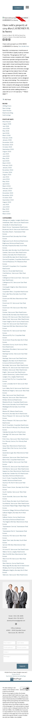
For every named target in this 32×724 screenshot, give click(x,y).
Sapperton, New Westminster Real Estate (16, 471)
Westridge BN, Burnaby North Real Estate (16, 566)
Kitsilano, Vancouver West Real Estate (15, 370)
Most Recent (7, 122)
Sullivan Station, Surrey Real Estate (14, 517)
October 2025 (7, 147)
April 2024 (6, 184)
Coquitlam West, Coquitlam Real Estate (15, 292)
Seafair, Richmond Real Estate (12, 480)
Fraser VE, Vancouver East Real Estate (15, 324)
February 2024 (7, 188)
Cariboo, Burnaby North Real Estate (14, 255)
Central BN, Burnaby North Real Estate (15, 257)
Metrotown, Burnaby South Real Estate (15, 404)
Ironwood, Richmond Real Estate (13, 363)
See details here (24, 46)
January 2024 (7, 191)
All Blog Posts (7, 106)
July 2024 (6, 177)
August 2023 (7, 202)
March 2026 (6, 135)
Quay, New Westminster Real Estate (14, 446)
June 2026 (6, 128)
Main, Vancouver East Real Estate (13, 395)
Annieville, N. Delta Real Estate (12, 225)
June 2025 (6, 156)
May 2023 (6, 209)
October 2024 (7, 172)
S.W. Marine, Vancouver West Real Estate (16, 469)
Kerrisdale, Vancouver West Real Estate (15, 365)
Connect (18, 8)
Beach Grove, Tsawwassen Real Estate (15, 227)
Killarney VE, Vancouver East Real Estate (16, 368)
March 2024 (7, 186)
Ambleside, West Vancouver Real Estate (15, 222)
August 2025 (7, 151)
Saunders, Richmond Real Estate (13, 476)
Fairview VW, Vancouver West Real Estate (16, 317)
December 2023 (8, 193)
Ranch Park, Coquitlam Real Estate (14, 460)
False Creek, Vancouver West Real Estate (16, 319)
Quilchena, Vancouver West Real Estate (15, 457)
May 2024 (6, 181)
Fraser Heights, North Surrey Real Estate (16, 322)
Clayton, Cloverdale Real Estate (17, 37)
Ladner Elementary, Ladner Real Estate (15, 374)
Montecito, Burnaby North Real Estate (15, 414)
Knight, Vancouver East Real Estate (14, 372)
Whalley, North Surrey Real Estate (13, 568)
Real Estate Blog (8, 113)
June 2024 (6, 179)
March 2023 (6, 214)
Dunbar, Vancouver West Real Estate (14, 312)
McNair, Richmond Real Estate (12, 400)
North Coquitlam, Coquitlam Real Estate (15, 425)
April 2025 (6, 161)
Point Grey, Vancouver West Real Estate (16, 439)
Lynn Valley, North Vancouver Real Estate (16, 388)
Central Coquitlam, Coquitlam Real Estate (16, 259)
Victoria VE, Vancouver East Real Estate (16, 549)
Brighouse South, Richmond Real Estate (15, 241)
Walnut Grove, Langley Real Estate (14, 552)
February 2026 (7, 138)
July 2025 (6, 154)
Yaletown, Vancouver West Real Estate (15, 575)
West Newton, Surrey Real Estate (13, 563)
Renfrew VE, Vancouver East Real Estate (16, 467)
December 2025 (8, 142)
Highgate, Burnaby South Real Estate (14, 361)
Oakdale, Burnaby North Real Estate (14, 432)
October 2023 (7, 198)
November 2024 (8, 170)
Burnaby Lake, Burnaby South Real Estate (16, 250)
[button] (18, 8)
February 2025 (7, 165)
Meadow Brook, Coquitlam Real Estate (15, 402)
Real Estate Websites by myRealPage (16, 676)
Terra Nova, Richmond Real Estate (13, 520)
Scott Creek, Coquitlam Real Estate (14, 478)
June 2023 (6, 207)
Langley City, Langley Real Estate (13, 377)
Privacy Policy (15, 674)
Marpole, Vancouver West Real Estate (15, 397)
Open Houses (7, 110)
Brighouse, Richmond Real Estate (13, 243)
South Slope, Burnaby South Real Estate (15, 501)
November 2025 (8, 145)
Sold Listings (7, 115)
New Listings (7, 108)
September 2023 (8, 200)
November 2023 (8, 195)
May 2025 (6, 158)
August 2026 (7, 124)
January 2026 (7, 140)
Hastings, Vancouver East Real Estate (15, 358)
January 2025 (7, 168)
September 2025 (8, 149)
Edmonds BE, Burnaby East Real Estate (15, 315)
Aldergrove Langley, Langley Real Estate (15, 220)
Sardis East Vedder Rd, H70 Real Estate (15, 473)
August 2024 (7, 175)
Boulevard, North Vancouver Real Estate (16, 229)
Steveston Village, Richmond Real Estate (16, 510)
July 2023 (6, 204)
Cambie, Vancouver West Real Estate (15, 252)
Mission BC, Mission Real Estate (13, 411)
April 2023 (6, 211)
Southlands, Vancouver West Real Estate (16, 503)
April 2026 (6, 133)
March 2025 (6, 163)
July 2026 (6, 126)
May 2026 (6, 131)
